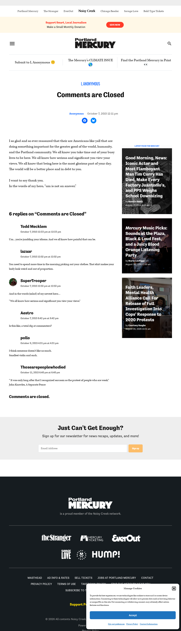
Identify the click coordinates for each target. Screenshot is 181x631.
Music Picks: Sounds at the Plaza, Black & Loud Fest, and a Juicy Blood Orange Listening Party (146, 241)
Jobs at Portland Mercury (117, 577)
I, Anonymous (90, 84)
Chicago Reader (110, 11)
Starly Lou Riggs (136, 260)
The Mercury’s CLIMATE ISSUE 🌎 (90, 62)
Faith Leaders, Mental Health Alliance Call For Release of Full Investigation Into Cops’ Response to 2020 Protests (143, 303)
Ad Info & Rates (58, 577)
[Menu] (12, 43)
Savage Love (131, 11)
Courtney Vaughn (137, 325)
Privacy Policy (132, 624)
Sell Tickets (83, 577)
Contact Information (149, 624)
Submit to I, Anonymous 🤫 (35, 62)
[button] (174, 588)
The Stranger (50, 11)
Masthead (35, 577)
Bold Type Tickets (154, 11)
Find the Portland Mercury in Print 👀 (146, 62)
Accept (133, 615)
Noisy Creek (86, 11)
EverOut (68, 11)
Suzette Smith (135, 201)
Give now (115, 24)
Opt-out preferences (116, 624)
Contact (147, 577)
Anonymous (76, 113)
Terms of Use (66, 583)
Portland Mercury (27, 11)
